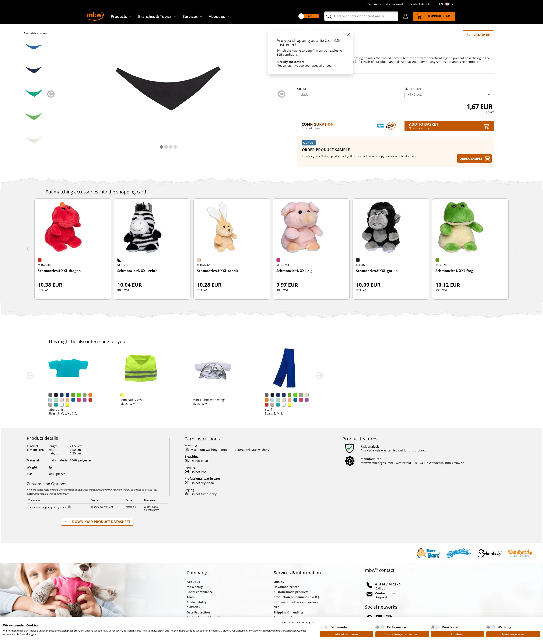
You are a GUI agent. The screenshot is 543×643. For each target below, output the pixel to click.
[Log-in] (405, 16)
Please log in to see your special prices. (304, 65)
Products (119, 16)
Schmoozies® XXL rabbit (217, 271)
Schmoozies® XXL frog (454, 271)
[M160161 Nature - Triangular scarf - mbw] (33, 140)
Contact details (420, 4)
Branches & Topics (155, 16)
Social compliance (200, 592)
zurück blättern (51, 94)
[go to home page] (95, 16)
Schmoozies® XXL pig (294, 271)
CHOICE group (197, 607)
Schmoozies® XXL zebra (137, 271)
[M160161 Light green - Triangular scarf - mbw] (33, 117)
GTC (276, 607)
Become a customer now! (385, 4)
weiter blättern (281, 94)
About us (217, 16)
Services (190, 16)
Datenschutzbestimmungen (297, 622)
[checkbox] (324, 627)
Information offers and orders (296, 602)
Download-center (286, 587)
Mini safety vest (131, 400)
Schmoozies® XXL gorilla (377, 271)
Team (191, 597)
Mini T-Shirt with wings (209, 400)
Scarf (268, 410)
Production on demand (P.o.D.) (296, 597)
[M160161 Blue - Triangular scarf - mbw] (33, 46)
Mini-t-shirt (56, 410)
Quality (279, 582)
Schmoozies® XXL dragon (59, 271)
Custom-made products (291, 592)
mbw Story (195, 587)
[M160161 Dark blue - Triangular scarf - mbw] (33, 70)
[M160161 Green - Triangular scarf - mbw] (33, 93)
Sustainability (197, 602)
